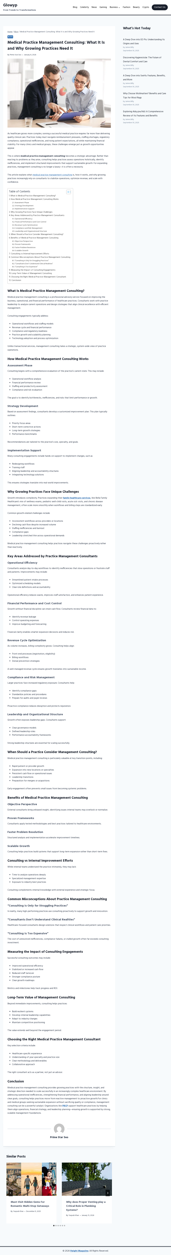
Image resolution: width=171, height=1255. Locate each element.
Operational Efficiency (23, 218)
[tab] (54, 1225)
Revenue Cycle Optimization (26, 225)
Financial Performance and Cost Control (30, 222)
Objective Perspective (24, 241)
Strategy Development (24, 205)
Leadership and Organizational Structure (31, 231)
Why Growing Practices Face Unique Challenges (32, 212)
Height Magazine (79, 1251)
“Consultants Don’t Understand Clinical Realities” (34, 263)
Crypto (145, 7)
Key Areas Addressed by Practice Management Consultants (37, 215)
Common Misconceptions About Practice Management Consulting (40, 257)
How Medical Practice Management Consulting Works (35, 199)
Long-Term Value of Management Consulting (32, 273)
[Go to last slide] (11, 1193)
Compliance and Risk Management (28, 228)
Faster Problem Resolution (25, 247)
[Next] (108, 1193)
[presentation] (31, 1179)
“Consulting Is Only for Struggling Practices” (32, 260)
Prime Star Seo (15, 54)
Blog (75, 7)
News (94, 7)
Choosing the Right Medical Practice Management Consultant (38, 276)
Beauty (136, 7)
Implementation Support (24, 208)
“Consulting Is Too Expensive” (26, 266)
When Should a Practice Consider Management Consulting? (37, 234)
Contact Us (159, 7)
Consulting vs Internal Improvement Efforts (30, 253)
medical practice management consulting (52, 175)
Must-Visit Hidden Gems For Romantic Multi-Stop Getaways (30, 1204)
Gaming (103, 7)
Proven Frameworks (23, 244)
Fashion (126, 7)
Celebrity (84, 7)
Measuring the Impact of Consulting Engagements (33, 270)
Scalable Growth (21, 250)
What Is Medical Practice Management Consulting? (33, 195)
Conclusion (16, 280)
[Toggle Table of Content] (67, 192)
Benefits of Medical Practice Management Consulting (34, 237)
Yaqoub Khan (18, 1211)
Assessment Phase (22, 202)
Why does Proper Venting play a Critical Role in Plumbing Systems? (86, 1206)
